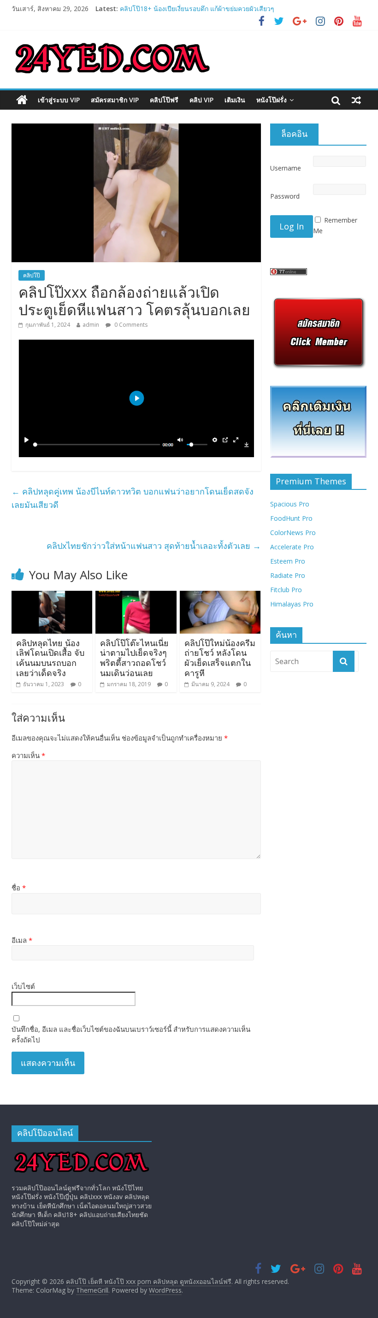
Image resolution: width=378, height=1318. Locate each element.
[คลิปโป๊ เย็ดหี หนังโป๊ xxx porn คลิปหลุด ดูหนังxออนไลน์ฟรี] (22, 100)
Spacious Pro (289, 504)
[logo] (82, 1153)
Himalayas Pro (291, 604)
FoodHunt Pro (291, 518)
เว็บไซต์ (23, 986)
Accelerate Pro (292, 546)
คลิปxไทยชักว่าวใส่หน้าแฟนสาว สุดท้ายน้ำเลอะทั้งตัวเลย (154, 545)
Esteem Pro (287, 561)
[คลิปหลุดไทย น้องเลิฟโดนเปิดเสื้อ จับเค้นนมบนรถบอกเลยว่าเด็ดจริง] (52, 596)
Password (285, 196)
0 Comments (130, 325)
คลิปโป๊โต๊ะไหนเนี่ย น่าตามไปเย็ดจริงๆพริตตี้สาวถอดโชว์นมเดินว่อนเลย (134, 657)
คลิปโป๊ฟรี (164, 99)
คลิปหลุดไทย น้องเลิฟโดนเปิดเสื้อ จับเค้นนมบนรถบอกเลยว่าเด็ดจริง (50, 657)
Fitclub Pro (286, 589)
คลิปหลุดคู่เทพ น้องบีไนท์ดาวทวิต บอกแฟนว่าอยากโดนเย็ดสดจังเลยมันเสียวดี (133, 498)
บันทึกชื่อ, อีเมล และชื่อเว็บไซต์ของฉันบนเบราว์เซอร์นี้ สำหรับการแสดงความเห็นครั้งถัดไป (131, 1034)
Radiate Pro (287, 575)
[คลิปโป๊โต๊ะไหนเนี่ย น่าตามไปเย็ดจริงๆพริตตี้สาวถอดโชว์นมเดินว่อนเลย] (136, 596)
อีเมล (22, 940)
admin (91, 325)
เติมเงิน (234, 99)
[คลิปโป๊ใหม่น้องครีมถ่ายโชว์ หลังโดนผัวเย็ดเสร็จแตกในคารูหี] (220, 596)
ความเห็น (28, 755)
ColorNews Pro (293, 532)
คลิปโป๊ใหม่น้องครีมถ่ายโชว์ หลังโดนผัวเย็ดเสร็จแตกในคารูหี (219, 657)
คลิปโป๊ (31, 275)
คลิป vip (201, 99)
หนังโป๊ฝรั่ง (271, 99)
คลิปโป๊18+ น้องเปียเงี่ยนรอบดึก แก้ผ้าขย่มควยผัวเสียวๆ (197, 12)
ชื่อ (19, 887)
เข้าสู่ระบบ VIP (59, 99)
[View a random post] (356, 100)
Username (285, 168)
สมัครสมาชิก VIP (115, 99)
